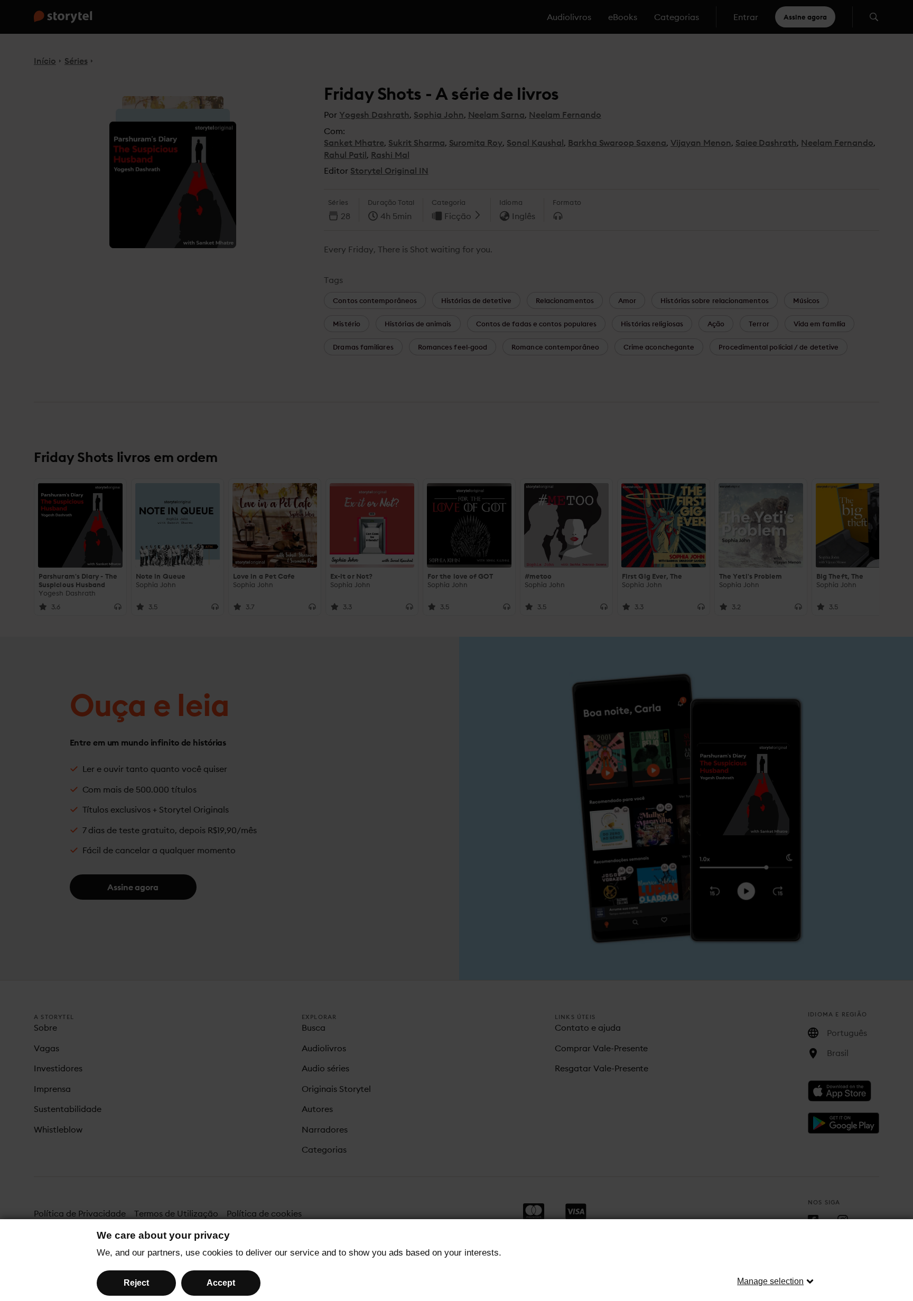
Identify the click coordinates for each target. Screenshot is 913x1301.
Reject (136, 1282)
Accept (221, 1282)
